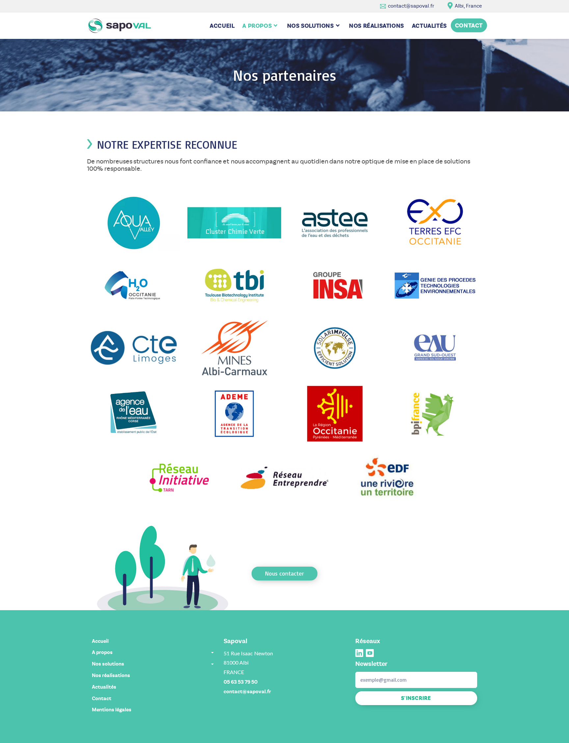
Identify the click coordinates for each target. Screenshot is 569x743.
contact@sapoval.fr (411, 6)
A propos (102, 652)
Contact (101, 698)
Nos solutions (108, 664)
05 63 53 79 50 (240, 682)
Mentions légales (111, 709)
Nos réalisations (111, 675)
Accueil (100, 641)
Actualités (104, 687)
